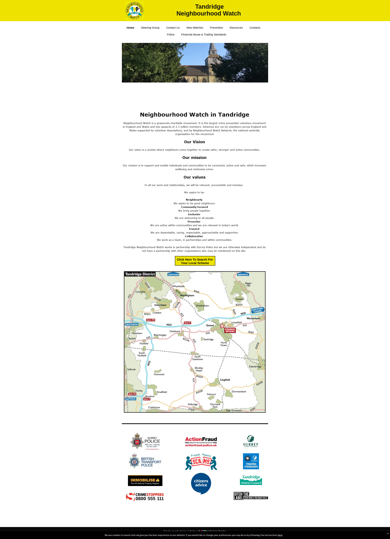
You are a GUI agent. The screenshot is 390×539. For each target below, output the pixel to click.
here (280, 535)
